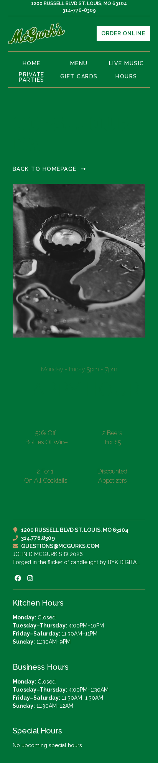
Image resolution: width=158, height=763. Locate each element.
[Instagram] (30, 578)
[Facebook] (18, 578)
